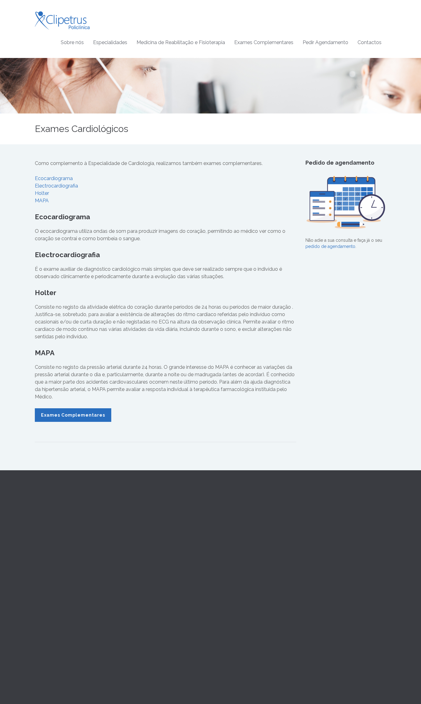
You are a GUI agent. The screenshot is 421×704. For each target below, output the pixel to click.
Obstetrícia (135, 564)
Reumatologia (139, 623)
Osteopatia (225, 535)
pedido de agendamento (330, 246)
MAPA (42, 201)
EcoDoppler (227, 624)
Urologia (133, 646)
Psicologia (135, 631)
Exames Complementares (263, 42)
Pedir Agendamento (325, 42)
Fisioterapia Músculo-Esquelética (248, 572)
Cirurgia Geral (139, 535)
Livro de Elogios (321, 557)
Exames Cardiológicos (237, 609)
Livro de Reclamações (327, 549)
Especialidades (110, 42)
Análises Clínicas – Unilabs (241, 601)
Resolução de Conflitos (328, 542)
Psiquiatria (135, 616)
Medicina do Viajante (145, 579)
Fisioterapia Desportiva (237, 549)
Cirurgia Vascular (142, 542)
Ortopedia (135, 609)
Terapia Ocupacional (235, 527)
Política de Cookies (324, 535)
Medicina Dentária (142, 586)
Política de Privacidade (327, 527)
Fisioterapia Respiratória (238, 564)
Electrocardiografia (56, 186)
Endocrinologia (140, 572)
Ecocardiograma (54, 178)
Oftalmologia (138, 594)
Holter (42, 193)
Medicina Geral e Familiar (150, 520)
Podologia (135, 638)
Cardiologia (136, 527)
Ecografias (225, 616)
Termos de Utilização (326, 520)
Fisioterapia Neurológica (239, 557)
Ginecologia (137, 557)
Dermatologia (138, 549)
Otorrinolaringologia (145, 601)
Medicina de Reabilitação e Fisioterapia (181, 42)
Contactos (370, 42)
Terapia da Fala (229, 520)
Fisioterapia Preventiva (237, 542)
